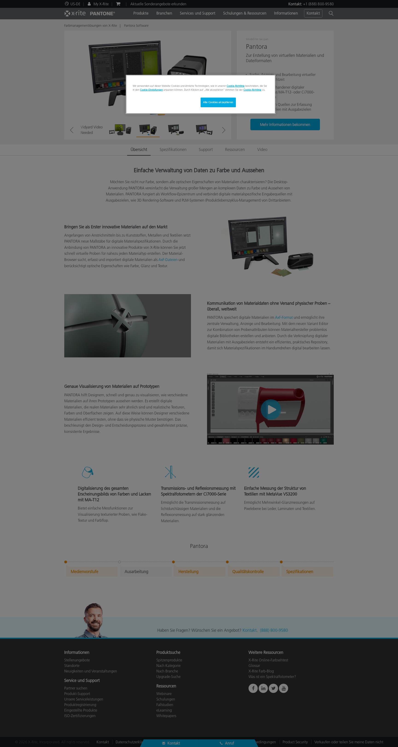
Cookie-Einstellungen (151, 89)
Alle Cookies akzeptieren (218, 102)
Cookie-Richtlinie (236, 85)
